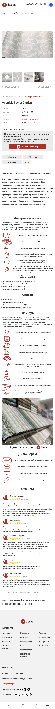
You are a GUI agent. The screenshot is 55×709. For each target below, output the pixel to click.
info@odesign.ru (9, 684)
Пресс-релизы (26, 641)
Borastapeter (28, 122)
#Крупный (12, 157)
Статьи (23, 645)
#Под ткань (33, 157)
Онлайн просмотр (30, 147)
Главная (5, 13)
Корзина (6, 633)
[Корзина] (36, 705)
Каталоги (6, 641)
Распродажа (44, 641)
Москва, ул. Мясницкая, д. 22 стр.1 (18, 679)
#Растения (12, 162)
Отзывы (42, 633)
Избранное (7, 637)
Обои (13, 13)
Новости (24, 637)
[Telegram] (23, 694)
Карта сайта (44, 645)
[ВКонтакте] (16, 694)
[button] (42, 442)
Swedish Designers (30, 119)
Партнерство (26, 650)
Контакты (24, 633)
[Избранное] (23, 705)
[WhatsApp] (30, 694)
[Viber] (27, 694)
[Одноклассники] (19, 694)
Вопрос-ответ (45, 637)
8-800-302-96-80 (36, 4)
